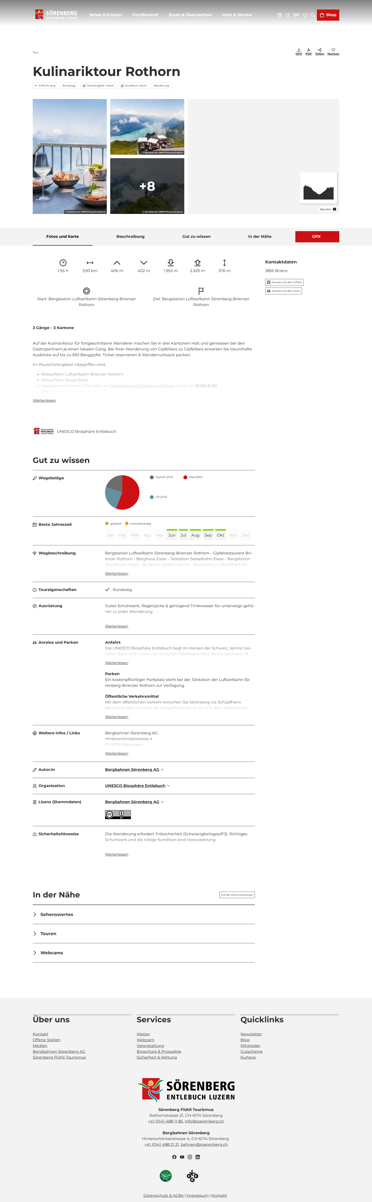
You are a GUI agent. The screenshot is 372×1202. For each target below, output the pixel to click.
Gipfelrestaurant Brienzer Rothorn (142, 386)
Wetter (143, 1034)
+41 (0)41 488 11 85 (165, 1121)
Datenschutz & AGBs (163, 1195)
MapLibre (325, 209)
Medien (40, 1045)
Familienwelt (145, 14)
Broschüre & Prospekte (159, 1051)
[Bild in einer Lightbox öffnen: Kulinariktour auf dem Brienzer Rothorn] (70, 156)
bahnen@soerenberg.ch (204, 1144)
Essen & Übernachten (190, 14)
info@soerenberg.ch (204, 1121)
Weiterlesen (44, 400)
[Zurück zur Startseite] (55, 15)
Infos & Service (237, 14)
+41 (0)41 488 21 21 (161, 1144)
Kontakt (40, 1034)
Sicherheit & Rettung (157, 1057)
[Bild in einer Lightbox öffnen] (186, 1090)
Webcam (145, 1040)
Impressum (197, 1195)
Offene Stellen (46, 1040)
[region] (263, 156)
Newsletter (251, 1034)
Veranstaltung (150, 1045)
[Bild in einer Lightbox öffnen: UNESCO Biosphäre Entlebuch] (43, 431)
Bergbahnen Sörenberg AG (59, 1051)
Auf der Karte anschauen (237, 894)
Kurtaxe (248, 1057)
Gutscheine (251, 1051)
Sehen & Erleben (105, 14)
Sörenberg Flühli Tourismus (59, 1057)
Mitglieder (250, 1045)
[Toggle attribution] (334, 209)
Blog (245, 1040)
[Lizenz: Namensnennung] (118, 817)
